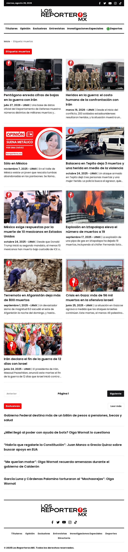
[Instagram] (69, 522)
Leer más (116, 406)
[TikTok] (75, 522)
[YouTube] (64, 522)
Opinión (25, 28)
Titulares (11, 28)
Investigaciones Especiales (85, 28)
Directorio (64, 538)
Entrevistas (57, 28)
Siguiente (115, 393)
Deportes (116, 28)
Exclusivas (40, 28)
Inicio (7, 41)
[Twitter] (58, 522)
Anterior (12, 393)
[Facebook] (52, 522)
